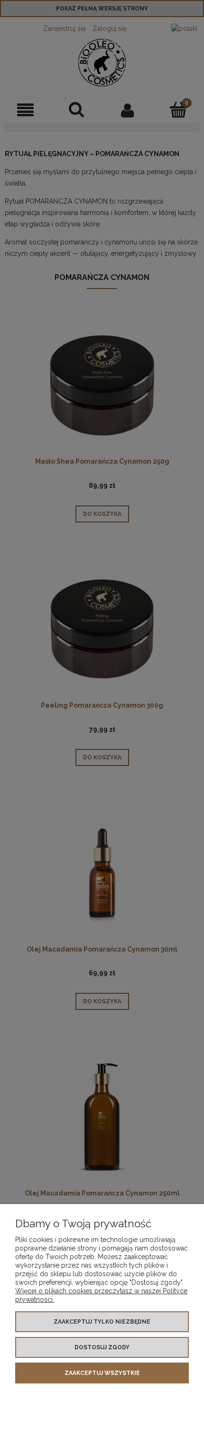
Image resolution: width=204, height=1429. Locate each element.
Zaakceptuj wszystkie (102, 1373)
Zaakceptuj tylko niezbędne (102, 1321)
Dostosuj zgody (102, 1347)
